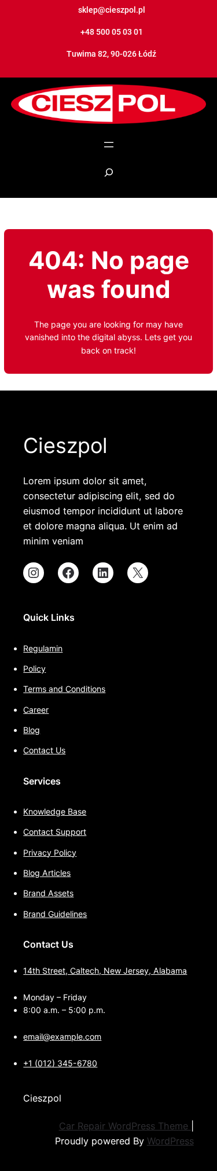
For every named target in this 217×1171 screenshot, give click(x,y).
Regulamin (42, 648)
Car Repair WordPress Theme (125, 1126)
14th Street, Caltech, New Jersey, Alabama (105, 970)
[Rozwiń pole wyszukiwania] (109, 178)
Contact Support (54, 832)
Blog (31, 730)
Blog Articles (47, 873)
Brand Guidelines (55, 914)
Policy (34, 668)
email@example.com (62, 1036)
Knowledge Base (54, 811)
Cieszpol (65, 445)
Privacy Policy (49, 852)
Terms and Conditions (64, 689)
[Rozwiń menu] (109, 145)
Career (36, 710)
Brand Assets (48, 893)
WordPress (170, 1141)
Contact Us (44, 750)
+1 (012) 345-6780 (60, 1063)
